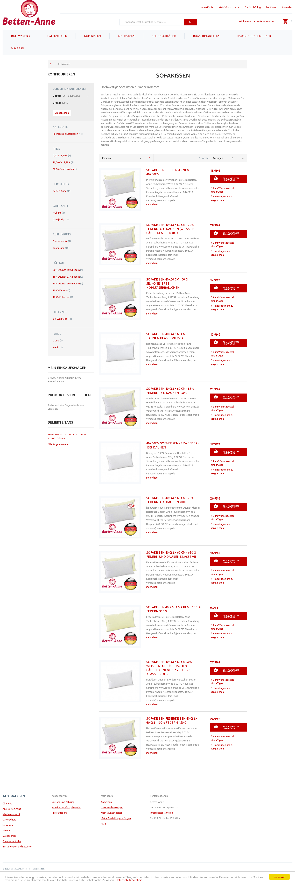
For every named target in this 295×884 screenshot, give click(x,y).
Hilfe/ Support (59, 812)
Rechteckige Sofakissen (68, 133)
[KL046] (120, 189)
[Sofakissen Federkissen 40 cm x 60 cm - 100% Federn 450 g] (120, 738)
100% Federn (61, 290)
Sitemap (7, 830)
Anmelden (287, 7)
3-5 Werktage (62, 319)
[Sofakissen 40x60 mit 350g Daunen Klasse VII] (120, 353)
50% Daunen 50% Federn (68, 270)
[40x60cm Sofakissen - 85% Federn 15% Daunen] (120, 462)
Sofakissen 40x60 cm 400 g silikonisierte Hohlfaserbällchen (167, 283)
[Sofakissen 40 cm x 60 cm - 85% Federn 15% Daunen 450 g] (120, 408)
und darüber (65, 169)
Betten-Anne (62, 191)
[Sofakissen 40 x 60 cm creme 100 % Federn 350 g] (120, 626)
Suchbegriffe (10, 835)
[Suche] (190, 22)
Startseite (51, 64)
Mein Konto (207, 7)
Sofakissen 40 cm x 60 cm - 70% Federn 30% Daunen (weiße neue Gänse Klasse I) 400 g (173, 229)
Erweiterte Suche (12, 841)
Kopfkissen (61, 248)
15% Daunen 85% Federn (68, 276)
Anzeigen (218, 158)
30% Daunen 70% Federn (68, 283)
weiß (58, 347)
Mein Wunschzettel (229, 7)
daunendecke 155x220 (57, 434)
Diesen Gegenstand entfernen (87, 95)
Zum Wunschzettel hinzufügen (222, 190)
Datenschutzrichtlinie (129, 880)
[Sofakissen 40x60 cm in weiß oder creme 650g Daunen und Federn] (120, 572)
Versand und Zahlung (63, 802)
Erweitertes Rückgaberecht (66, 807)
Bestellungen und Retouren (17, 846)
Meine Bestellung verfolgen (116, 818)
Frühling (59, 212)
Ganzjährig (61, 219)
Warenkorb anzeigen (112, 807)
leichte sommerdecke (77, 434)
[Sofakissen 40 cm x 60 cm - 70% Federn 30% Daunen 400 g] (120, 517)
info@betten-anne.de (161, 812)
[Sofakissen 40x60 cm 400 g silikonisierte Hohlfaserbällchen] (120, 299)
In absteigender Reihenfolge (149, 158)
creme (58, 340)
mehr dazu (152, 204)
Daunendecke (62, 241)
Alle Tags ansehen (58, 444)
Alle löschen (62, 112)
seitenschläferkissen (56, 438)
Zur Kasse (271, 7)
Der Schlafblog (253, 7)
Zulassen (279, 877)
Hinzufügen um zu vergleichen (222, 198)
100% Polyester (63, 297)
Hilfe (103, 823)
